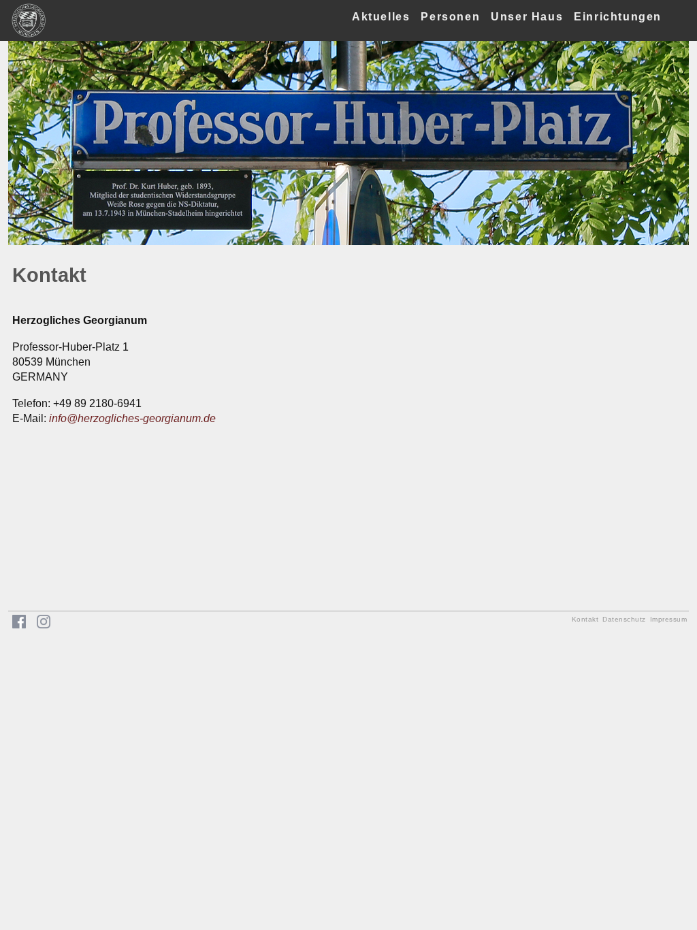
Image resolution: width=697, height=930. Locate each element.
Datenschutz (624, 619)
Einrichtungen (618, 16)
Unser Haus (527, 16)
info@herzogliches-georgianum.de (132, 418)
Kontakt (585, 619)
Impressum (668, 619)
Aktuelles (381, 16)
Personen (450, 16)
